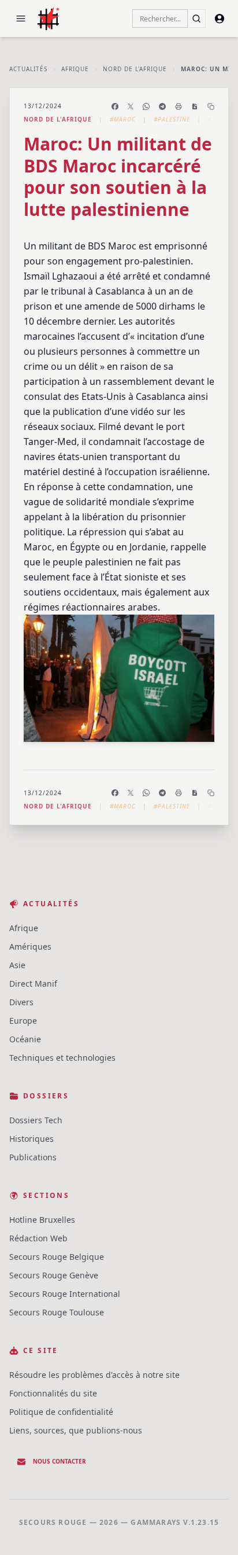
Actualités (28, 69)
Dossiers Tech (35, 1120)
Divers (21, 1002)
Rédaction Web (38, 1238)
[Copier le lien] (210, 106)
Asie (17, 965)
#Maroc (123, 119)
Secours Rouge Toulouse (56, 1312)
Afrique (75, 69)
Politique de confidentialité (61, 1411)
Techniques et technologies (62, 1057)
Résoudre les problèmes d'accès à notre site (94, 1374)
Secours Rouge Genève (53, 1275)
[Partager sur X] (130, 106)
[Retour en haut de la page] (212, 1529)
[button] (20, 18)
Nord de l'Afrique (135, 69)
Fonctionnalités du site (53, 1393)
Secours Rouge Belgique (56, 1256)
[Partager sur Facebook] (114, 106)
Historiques (31, 1138)
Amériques (30, 946)
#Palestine (172, 119)
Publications (33, 1157)
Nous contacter (59, 1461)
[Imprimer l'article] (178, 106)
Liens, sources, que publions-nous (75, 1430)
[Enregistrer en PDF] (194, 106)
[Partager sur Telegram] (162, 106)
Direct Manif (33, 983)
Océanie (25, 1039)
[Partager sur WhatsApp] (146, 106)
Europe (23, 1020)
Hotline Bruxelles (42, 1219)
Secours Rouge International (64, 1293)
